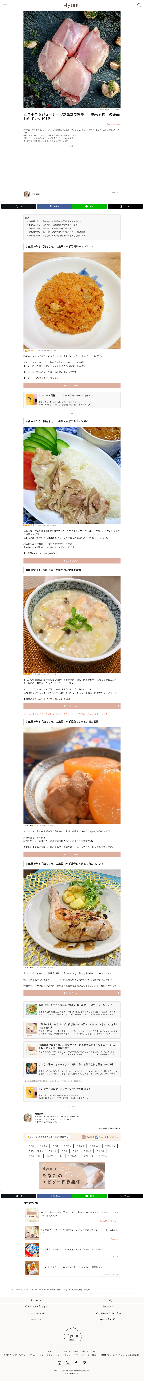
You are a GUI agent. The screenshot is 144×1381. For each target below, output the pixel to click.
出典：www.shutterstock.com (109, 109)
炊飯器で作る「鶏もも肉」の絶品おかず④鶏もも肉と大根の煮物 (57, 232)
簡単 (56, 1146)
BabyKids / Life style (108, 1313)
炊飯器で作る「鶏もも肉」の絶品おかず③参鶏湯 (50, 228)
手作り (68, 1146)
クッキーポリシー (56, 1355)
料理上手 (73, 1156)
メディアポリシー (20, 1355)
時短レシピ (35, 1156)
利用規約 (7, 1355)
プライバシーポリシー (38, 1355)
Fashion (36, 1300)
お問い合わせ (74, 1351)
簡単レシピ (110, 1146)
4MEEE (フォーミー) (108, 1355)
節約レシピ (88, 1156)
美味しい (95, 1146)
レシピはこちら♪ (71, 385)
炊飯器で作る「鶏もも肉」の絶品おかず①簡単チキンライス (55, 221)
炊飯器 (81, 1146)
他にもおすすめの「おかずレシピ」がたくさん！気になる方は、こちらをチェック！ (65, 714)
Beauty (108, 1300)
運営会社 (94, 1355)
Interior (108, 1307)
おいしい (104, 1156)
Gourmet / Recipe (36, 1307)
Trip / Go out (36, 1313)
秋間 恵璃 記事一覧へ (108, 1128)
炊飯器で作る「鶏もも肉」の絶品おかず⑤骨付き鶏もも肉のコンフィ (59, 236)
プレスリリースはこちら (57, 1351)
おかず (50, 1156)
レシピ (44, 1146)
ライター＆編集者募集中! (129, 1355)
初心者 (88, 1151)
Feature (36, 1320)
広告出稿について (88, 1351)
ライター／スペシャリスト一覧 (77, 1355)
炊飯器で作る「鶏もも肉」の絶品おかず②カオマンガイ (53, 225)
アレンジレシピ (37, 1151)
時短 (33, 1146)
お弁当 (53, 1151)
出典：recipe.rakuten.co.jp (47, 350)
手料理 (101, 1151)
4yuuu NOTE (108, 1320)
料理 (65, 1151)
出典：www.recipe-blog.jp (45, 825)
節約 (76, 1151)
